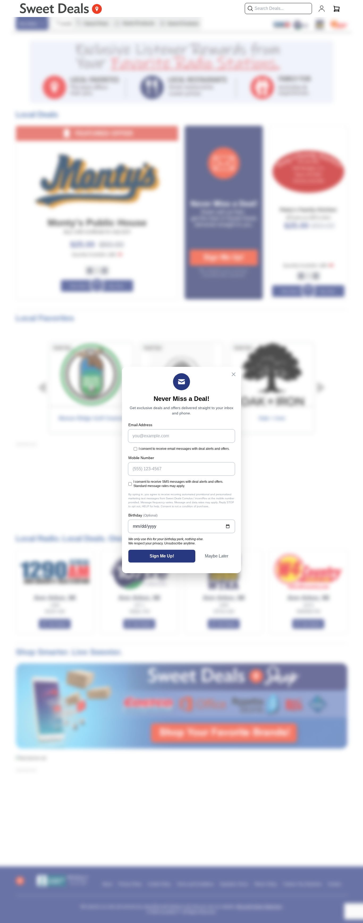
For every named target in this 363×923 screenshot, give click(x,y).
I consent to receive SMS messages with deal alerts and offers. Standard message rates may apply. (178, 484)
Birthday (143, 515)
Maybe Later (216, 556)
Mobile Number (141, 458)
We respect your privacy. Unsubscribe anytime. (162, 543)
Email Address (140, 425)
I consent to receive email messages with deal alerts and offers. (184, 449)
